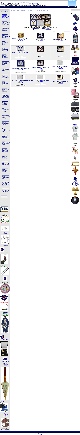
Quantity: (19, 42)
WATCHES (3, 178)
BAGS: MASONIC (5, 38)
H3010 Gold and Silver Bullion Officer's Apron (20, 68)
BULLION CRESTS (5, 57)
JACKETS (3, 94)
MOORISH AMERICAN (5, 183)
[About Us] (5, 7)
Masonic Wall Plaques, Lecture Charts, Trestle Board (5, 124)
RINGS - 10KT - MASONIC (6, 142)
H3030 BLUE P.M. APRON (40, 39)
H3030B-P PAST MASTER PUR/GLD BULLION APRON (40, 53)
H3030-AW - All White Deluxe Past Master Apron (40, 80)
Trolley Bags (75, 24)
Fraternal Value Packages (6, 190)
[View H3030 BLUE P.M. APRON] (43, 44)
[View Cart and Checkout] (23, 7)
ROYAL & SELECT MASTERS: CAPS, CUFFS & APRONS (5, 150)
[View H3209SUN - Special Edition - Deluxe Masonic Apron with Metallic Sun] (23, 44)
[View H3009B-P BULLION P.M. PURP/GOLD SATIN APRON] (63, 58)
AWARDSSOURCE (4, 196)
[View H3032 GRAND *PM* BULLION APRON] (60, 84)
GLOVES (3, 82)
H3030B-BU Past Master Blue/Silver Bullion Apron (20, 53)
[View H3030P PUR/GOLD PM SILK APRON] (63, 44)
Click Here (29, 5)
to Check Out (75, 23)
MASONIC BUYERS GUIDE (25, 9)
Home (11, 9)
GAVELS (3, 81)
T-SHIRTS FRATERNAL (5, 177)
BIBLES (3, 44)
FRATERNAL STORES (4, 11)
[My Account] (16, 7)
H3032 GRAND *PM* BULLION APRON (60, 81)
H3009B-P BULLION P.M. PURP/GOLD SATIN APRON (60, 53)
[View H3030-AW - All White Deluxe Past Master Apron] (43, 85)
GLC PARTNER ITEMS (5, 191)
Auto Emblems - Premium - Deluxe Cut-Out (5, 31)
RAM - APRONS (4, 137)
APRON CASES (4, 14)
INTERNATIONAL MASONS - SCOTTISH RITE (5, 89)
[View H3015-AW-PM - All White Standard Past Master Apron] (23, 86)
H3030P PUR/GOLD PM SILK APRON (60, 39)
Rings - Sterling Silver (5, 145)
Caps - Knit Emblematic (5, 61)
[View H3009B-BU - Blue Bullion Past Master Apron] (43, 72)
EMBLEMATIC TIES (5, 76)
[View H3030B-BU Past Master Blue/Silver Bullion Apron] (23, 58)
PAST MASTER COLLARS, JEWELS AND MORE (6, 130)
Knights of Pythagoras (5, 97)
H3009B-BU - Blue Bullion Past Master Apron (40, 67)
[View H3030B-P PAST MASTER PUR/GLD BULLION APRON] (43, 58)
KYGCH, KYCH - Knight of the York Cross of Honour (5, 107)
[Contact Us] (10, 7)
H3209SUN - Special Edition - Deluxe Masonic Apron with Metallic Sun (20, 39)
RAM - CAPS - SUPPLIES (6, 138)
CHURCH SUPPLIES (4, 195)
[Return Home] (1, 7)
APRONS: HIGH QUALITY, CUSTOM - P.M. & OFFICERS (6, 22)
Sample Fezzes (4, 192)
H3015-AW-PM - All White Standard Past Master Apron (21, 81)
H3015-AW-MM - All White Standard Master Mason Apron (60, 67)
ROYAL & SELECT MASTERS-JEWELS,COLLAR (5, 154)
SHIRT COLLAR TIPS (5, 163)
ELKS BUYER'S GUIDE (5, 182)
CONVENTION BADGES (6, 68)
